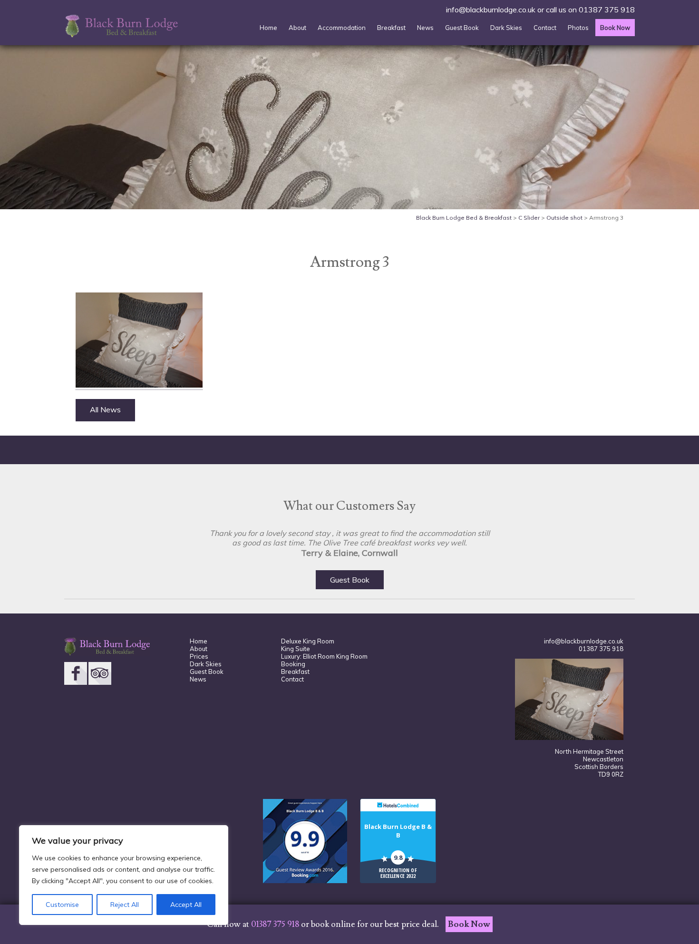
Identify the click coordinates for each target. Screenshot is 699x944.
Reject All (124, 904)
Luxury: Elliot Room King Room (324, 656)
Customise (62, 904)
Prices (199, 656)
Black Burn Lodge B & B (398, 830)
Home (268, 27)
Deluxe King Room (307, 641)
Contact (545, 27)
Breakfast (391, 27)
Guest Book (462, 27)
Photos (578, 27)
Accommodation (342, 27)
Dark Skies (506, 27)
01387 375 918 (607, 9)
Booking (293, 664)
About (297, 27)
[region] (123, 875)
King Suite (295, 648)
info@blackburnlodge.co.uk (490, 9)
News (425, 27)
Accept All (186, 904)
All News (105, 409)
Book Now (615, 27)
